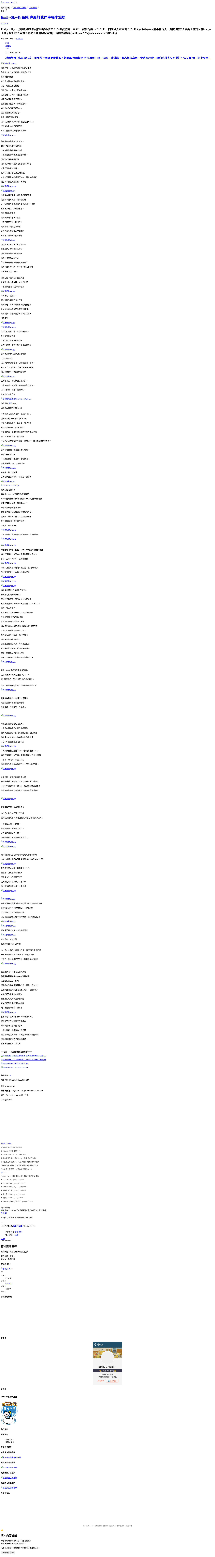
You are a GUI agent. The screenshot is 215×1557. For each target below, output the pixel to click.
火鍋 (16, 1235)
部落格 (8, 46)
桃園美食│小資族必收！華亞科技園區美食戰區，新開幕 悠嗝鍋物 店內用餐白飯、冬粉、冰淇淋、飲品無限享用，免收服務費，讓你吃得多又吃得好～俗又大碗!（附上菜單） (108, 58)
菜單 (10, 403)
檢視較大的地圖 (6, 1143)
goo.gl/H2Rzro (19, 1198)
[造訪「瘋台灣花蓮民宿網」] (9, 1488)
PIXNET (90, 1526)
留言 (21, 1226)
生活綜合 (19, 39)
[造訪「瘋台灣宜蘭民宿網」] (11, 1457)
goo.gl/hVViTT (20, 1183)
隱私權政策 (120, 1526)
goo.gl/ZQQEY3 (21, 1187)
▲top (3, 1239)
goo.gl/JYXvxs (27, 1201)
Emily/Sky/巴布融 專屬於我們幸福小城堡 (33, 17)
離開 (12, 1552)
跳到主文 (4, 24)
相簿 (7, 43)
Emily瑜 (4, 1213)
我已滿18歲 (5, 1552)
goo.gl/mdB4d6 (20, 1190)
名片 (7, 48)
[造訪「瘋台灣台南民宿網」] (9, 1468)
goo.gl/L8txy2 (19, 1194)
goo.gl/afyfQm (18, 1179)
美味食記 (18, 1232)
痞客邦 (16, 1226)
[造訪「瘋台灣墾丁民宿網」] (9, 1478)
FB (10, 1075)
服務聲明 (129, 1526)
